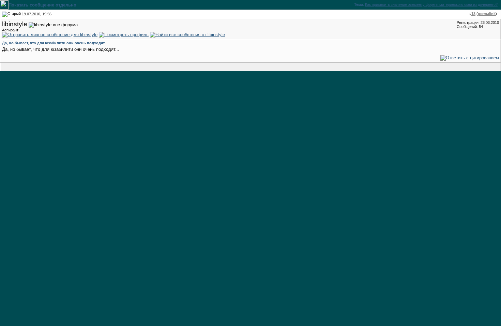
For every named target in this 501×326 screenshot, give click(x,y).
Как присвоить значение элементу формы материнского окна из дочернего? (431, 4)
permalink (487, 14)
